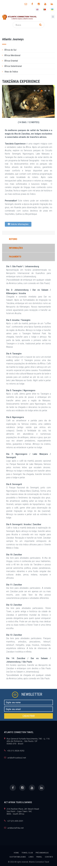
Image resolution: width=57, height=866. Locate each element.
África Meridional (12, 55)
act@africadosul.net (16, 757)
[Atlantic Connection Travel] (19, 17)
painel (39, 857)
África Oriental (11, 60)
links (31, 857)
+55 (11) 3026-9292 (15, 750)
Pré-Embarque (42, 853)
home (16, 853)
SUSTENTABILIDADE (18, 857)
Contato (49, 857)
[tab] (28, 50)
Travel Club (27, 853)
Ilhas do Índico (11, 71)
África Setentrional (13, 66)
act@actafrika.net (15, 828)
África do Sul (10, 49)
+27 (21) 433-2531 (15, 821)
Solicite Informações (19, 224)
